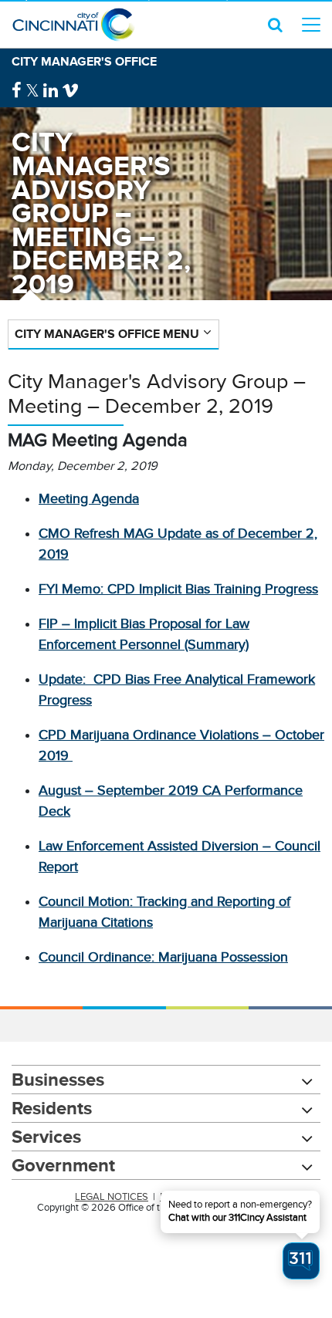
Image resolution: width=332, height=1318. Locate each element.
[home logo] (73, 24)
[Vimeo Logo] (70, 90)
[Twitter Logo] (32, 90)
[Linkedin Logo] (50, 90)
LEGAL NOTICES (111, 1196)
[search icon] (275, 24)
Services (46, 1136)
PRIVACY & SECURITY (208, 1196)
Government (63, 1164)
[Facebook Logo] (17, 90)
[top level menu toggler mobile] (311, 24)
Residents (52, 1107)
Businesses (58, 1079)
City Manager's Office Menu (107, 333)
